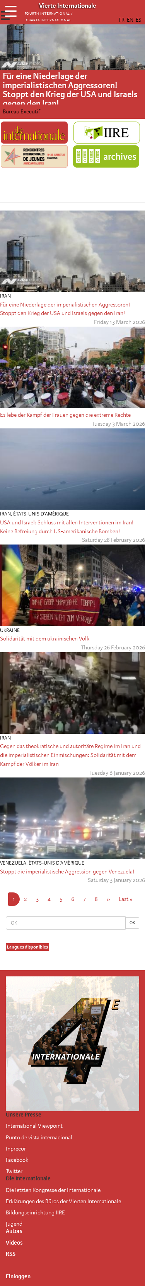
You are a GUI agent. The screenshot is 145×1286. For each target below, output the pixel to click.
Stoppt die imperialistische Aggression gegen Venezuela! (67, 871)
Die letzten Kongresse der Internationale (53, 1190)
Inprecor (16, 1148)
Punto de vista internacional (39, 1137)
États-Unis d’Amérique (41, 514)
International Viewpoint (34, 1125)
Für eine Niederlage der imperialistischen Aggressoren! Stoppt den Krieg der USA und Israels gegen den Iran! (70, 90)
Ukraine (10, 630)
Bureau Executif (21, 111)
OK (132, 922)
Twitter (14, 1171)
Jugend (14, 1223)
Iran (5, 296)
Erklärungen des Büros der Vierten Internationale (63, 1201)
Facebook (17, 1159)
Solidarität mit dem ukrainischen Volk (44, 638)
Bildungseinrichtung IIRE (35, 1212)
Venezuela (13, 863)
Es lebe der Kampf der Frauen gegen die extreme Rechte (65, 414)
